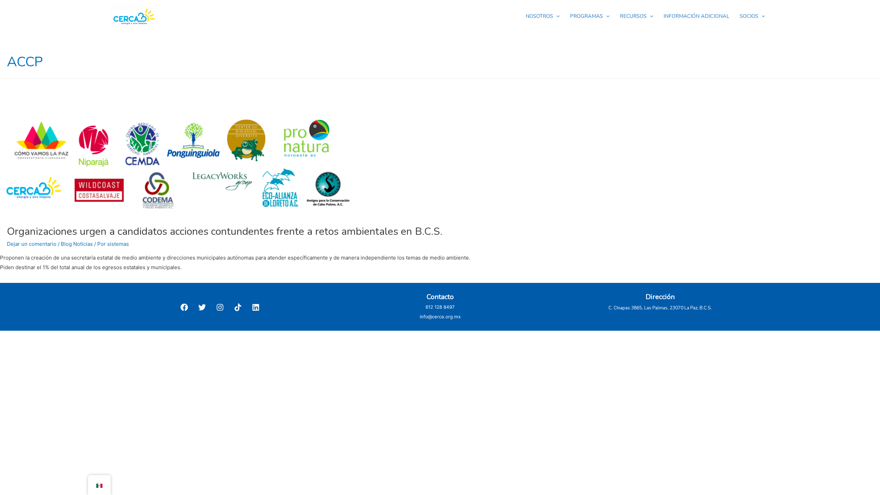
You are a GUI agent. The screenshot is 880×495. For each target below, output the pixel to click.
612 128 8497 (440, 307)
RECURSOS (633, 16)
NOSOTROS (539, 16)
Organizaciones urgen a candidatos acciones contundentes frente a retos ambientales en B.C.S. (224, 231)
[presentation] (556, 16)
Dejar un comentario (31, 244)
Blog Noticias (77, 244)
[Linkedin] (256, 307)
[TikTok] (238, 307)
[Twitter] (202, 307)
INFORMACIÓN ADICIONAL (696, 16)
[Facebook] (184, 307)
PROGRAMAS (586, 16)
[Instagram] (220, 307)
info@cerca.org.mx (440, 316)
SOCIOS (749, 16)
